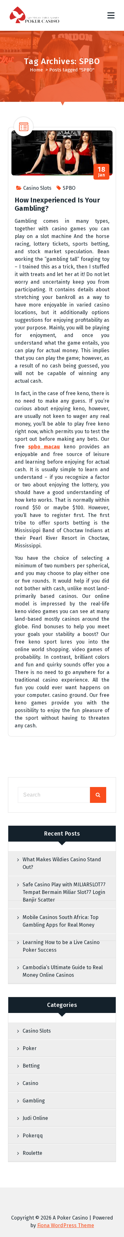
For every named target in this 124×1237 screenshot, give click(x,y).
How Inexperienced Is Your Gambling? (57, 204)
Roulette (32, 1153)
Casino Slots (37, 188)
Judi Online (35, 1118)
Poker (30, 1048)
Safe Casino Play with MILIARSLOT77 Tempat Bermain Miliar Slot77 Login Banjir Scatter (64, 892)
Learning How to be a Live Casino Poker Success (61, 946)
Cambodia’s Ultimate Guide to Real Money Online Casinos (63, 971)
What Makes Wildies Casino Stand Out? (62, 863)
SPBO (69, 188)
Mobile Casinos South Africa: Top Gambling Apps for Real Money (61, 921)
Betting (31, 1066)
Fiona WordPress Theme (65, 1225)
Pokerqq (33, 1136)
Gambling (34, 1101)
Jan (101, 172)
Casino (30, 1083)
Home (36, 70)
